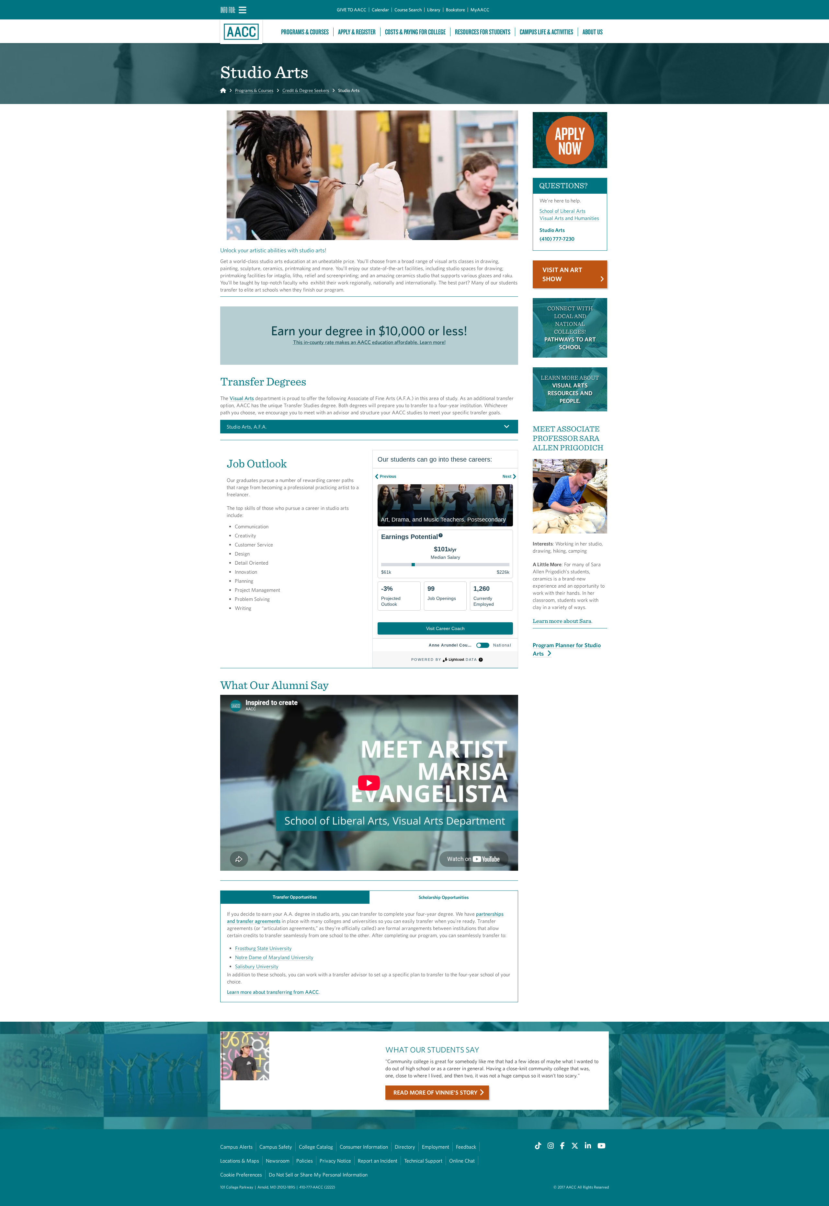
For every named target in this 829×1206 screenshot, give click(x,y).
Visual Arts (242, 398)
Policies (304, 1161)
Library (433, 9)
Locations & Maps (239, 1161)
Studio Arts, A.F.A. (247, 427)
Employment (435, 1147)
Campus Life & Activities (546, 32)
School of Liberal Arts (562, 211)
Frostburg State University (263, 948)
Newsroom (278, 1161)
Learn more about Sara (562, 620)
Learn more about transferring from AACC (273, 992)
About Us (593, 32)
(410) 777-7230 (556, 239)
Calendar (380, 9)
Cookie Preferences (241, 1174)
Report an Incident (377, 1161)
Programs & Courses (305, 32)
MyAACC (480, 9)
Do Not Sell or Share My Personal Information (318, 1174)
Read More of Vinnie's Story (435, 1092)
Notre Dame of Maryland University (274, 957)
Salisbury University (256, 966)
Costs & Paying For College (415, 32)
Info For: (228, 9)
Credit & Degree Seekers (305, 90)
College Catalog (316, 1147)
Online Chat (462, 1161)
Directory (405, 1147)
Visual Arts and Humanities (569, 218)
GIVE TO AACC (351, 9)
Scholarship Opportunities (444, 897)
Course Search (408, 9)
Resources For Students (482, 32)
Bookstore (455, 9)
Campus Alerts (236, 1147)
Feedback (466, 1147)
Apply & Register (357, 32)
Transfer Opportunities (295, 897)
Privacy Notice (335, 1161)
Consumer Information (364, 1147)
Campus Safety (275, 1147)
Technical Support (423, 1161)
